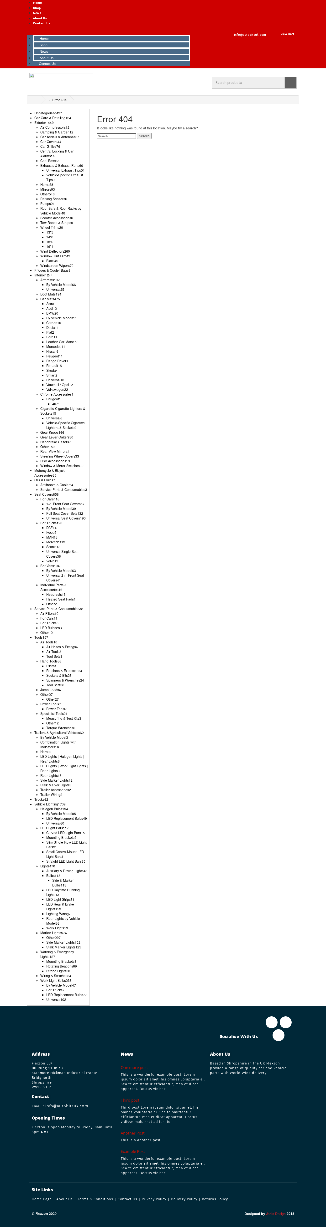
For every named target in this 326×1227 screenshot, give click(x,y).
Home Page (42, 1199)
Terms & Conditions (95, 1199)
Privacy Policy (154, 1199)
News (37, 13)
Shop (37, 8)
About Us (40, 18)
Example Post (133, 1151)
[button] (109, 30)
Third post (130, 1100)
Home (37, 3)
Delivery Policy (184, 1199)
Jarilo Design (276, 1214)
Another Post (133, 1133)
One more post (134, 1067)
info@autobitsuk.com (66, 1106)
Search (291, 83)
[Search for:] (116, 136)
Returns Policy (215, 1199)
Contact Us (41, 23)
